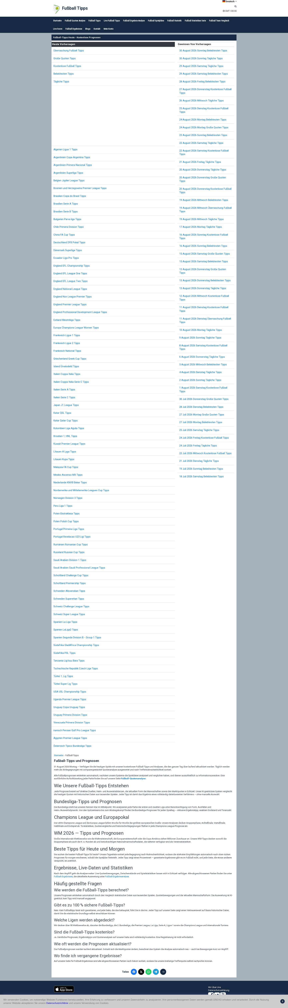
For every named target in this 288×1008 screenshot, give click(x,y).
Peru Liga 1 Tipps (63, 505)
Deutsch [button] (230, 1)
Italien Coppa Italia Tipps (67, 374)
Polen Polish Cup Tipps (66, 521)
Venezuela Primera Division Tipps (72, 722)
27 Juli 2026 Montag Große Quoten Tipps (201, 414)
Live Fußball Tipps (112, 20)
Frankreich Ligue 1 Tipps (67, 335)
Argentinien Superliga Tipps (68, 172)
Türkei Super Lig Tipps (66, 683)
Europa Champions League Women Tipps (76, 327)
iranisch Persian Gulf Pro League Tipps (75, 730)
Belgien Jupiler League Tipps (69, 180)
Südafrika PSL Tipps (65, 652)
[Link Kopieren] (163, 972)
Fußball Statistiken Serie (195, 20)
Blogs (87, 29)
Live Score (57, 29)
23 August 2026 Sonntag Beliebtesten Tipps (203, 135)
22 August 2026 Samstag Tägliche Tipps (201, 142)
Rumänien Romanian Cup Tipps (71, 544)
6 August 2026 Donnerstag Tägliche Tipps (202, 356)
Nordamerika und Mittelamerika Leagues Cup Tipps (81, 490)
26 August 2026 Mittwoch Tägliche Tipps (201, 100)
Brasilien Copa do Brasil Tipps (70, 196)
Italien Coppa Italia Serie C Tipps (71, 381)
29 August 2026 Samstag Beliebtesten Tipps (203, 73)
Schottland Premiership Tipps (70, 583)
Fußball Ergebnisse (74, 29)
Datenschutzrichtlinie (57, 1003)
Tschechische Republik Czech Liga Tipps (76, 668)
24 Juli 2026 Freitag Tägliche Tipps (198, 445)
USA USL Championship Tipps (70, 691)
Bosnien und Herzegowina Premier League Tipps (80, 188)
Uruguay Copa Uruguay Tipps (69, 707)
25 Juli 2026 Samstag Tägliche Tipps (199, 430)
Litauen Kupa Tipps (64, 459)
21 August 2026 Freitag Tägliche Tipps (200, 161)
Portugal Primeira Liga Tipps (69, 529)
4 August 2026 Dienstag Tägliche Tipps (200, 372)
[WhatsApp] (149, 972)
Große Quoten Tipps (65, 58)
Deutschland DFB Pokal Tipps (69, 242)
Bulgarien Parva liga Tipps (67, 219)
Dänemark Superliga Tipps (68, 250)
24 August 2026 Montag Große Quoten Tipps (203, 127)
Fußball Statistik (174, 20)
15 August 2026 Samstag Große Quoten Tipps (204, 253)
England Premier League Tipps (70, 304)
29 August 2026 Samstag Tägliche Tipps (201, 66)
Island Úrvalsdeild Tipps (66, 366)
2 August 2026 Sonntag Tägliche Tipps (200, 380)
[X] (141, 972)
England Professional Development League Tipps (80, 312)
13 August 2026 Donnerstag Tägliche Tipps (202, 288)
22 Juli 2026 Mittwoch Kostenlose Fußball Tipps (205, 453)
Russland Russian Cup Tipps (69, 552)
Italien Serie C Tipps (64, 397)
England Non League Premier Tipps (73, 296)
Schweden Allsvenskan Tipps (69, 590)
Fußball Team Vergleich (219, 20)
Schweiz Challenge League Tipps (71, 606)
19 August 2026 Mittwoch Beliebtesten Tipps (203, 200)
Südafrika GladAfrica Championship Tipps (76, 645)
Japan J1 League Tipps (66, 405)
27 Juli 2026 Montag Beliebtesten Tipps (200, 422)
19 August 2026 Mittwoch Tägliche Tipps (201, 219)
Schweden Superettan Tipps (69, 598)
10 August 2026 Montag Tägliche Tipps (200, 329)
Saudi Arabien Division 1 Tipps (70, 560)
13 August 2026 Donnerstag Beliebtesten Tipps (205, 280)
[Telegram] (156, 972)
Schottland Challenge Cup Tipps (71, 575)
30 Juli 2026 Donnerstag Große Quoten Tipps (203, 399)
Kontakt (97, 29)
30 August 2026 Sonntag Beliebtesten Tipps (203, 50)
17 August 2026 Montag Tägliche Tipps (200, 226)
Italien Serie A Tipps (64, 389)
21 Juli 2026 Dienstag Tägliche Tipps (199, 460)
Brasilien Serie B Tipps (66, 211)
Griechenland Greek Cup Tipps (70, 358)
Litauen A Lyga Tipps (65, 451)
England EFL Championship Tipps (72, 265)
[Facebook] (134, 972)
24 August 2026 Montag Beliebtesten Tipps (202, 119)
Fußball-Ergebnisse (63, 876)
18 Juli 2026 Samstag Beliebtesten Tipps (201, 476)
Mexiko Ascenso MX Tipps (68, 474)
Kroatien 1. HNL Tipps (65, 436)
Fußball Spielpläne (156, 20)
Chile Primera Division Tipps (69, 226)
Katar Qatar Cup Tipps (66, 420)
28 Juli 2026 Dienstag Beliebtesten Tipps (201, 406)
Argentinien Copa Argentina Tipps (72, 157)
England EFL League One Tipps (70, 273)
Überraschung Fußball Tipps (69, 50)
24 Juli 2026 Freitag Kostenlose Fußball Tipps (204, 437)
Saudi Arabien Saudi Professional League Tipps (79, 567)
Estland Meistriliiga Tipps (67, 319)
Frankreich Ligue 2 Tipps (67, 343)
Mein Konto (109, 29)
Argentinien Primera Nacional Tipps (73, 164)
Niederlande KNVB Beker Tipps (70, 482)
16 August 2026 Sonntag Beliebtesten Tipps (203, 245)
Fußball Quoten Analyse (75, 20)
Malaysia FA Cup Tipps (66, 467)
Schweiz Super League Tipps (69, 614)
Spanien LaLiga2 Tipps (66, 629)
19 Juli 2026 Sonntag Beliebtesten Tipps (201, 468)
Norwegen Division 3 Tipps (68, 497)
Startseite (57, 20)
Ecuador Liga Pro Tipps (66, 257)
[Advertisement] (114, 115)
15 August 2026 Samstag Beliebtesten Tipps (203, 261)
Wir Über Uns (214, 987)
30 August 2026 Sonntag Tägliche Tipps (201, 58)
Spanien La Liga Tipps (65, 621)
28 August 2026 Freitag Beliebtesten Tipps (202, 81)
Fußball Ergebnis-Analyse (134, 20)
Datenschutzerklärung (218, 990)
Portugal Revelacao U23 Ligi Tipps (72, 536)
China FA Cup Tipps (64, 234)
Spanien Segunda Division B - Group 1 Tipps (77, 637)
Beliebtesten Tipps (64, 73)
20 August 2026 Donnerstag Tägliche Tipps (202, 169)
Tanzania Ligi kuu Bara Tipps (69, 660)
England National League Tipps (70, 288)
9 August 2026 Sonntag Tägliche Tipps (200, 337)
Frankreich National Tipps (67, 350)
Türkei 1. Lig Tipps (63, 676)
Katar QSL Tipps (62, 412)
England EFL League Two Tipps (71, 281)
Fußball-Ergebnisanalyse (117, 876)
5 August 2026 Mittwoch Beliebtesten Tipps (203, 364)
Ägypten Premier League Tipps (70, 738)
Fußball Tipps (75, 8)
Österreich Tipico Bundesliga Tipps (72, 745)
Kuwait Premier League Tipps (69, 443)
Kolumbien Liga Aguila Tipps (69, 428)
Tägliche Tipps (61, 81)
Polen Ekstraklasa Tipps (67, 513)
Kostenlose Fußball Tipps (67, 66)
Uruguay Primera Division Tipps (70, 714)
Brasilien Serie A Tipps (66, 203)
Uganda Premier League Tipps (70, 699)
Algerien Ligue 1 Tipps (66, 149)
